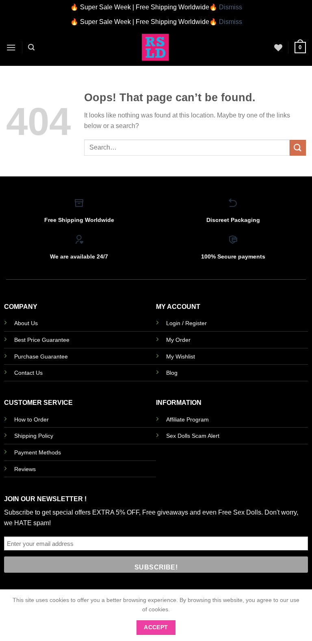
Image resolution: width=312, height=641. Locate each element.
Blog (172, 372)
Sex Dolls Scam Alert (192, 435)
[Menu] (11, 47)
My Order (178, 340)
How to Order (31, 419)
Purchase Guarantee (41, 356)
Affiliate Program (187, 419)
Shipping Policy (33, 435)
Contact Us (28, 372)
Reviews (25, 469)
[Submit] (298, 148)
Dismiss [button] (230, 7)
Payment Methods (37, 452)
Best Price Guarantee (41, 340)
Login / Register (186, 323)
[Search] (31, 47)
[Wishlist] (278, 47)
